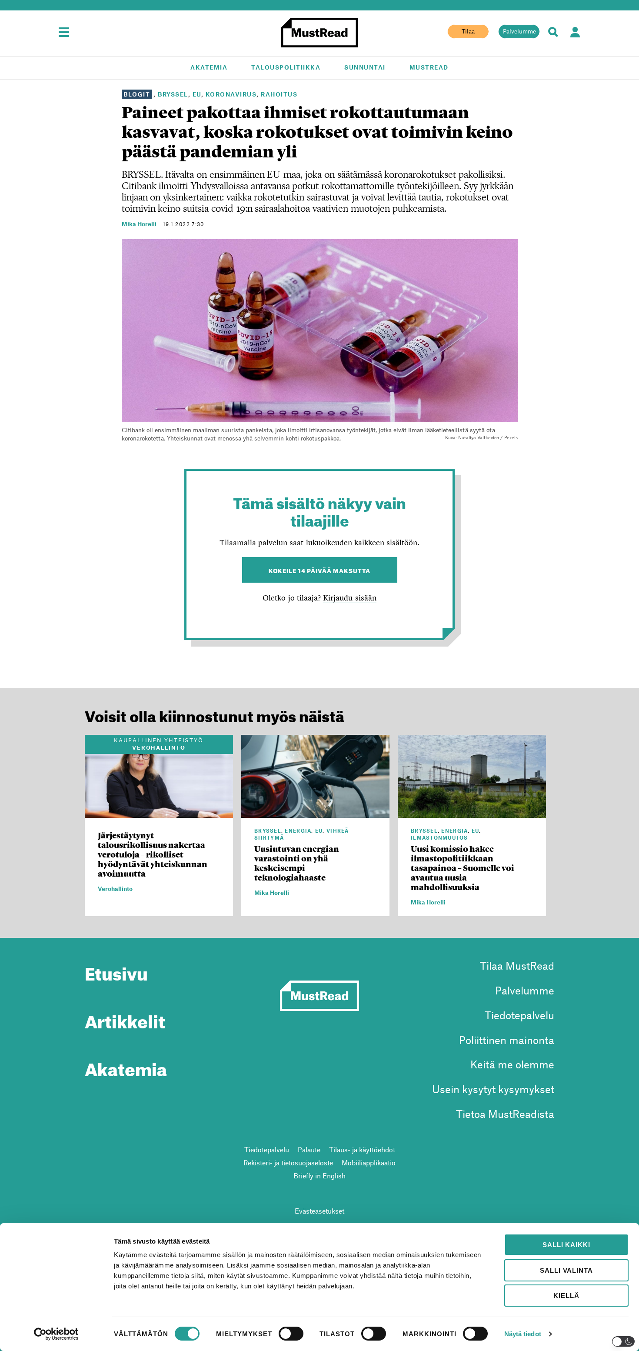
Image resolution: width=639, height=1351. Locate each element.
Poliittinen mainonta (506, 1040)
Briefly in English (319, 1175)
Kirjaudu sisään (349, 598)
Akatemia (208, 67)
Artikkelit (125, 1018)
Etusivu (116, 970)
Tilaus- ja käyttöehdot (362, 1149)
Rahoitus (279, 94)
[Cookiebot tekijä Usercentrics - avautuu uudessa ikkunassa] (56, 1334)
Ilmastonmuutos (439, 837)
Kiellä (566, 1295)
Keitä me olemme (512, 1064)
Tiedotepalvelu (519, 1015)
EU (197, 94)
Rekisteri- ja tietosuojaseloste (288, 1162)
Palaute (309, 1149)
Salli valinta (566, 1270)
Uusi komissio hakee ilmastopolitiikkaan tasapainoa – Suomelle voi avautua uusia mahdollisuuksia (462, 868)
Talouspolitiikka (285, 67)
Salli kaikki (566, 1244)
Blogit (136, 94)
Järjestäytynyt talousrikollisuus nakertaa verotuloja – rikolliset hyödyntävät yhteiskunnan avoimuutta (152, 855)
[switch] (291, 1334)
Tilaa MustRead (517, 965)
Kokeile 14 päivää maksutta (320, 570)
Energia (298, 830)
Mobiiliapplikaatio (369, 1162)
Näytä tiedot (522, 1334)
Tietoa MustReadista (505, 1113)
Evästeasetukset (319, 1211)
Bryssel (173, 94)
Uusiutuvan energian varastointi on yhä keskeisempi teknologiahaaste (296, 863)
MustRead (429, 67)
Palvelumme (519, 31)
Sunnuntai (365, 67)
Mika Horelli (139, 223)
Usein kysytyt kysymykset (493, 1089)
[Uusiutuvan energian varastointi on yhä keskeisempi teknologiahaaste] (315, 813)
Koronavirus (231, 94)
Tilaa (468, 31)
